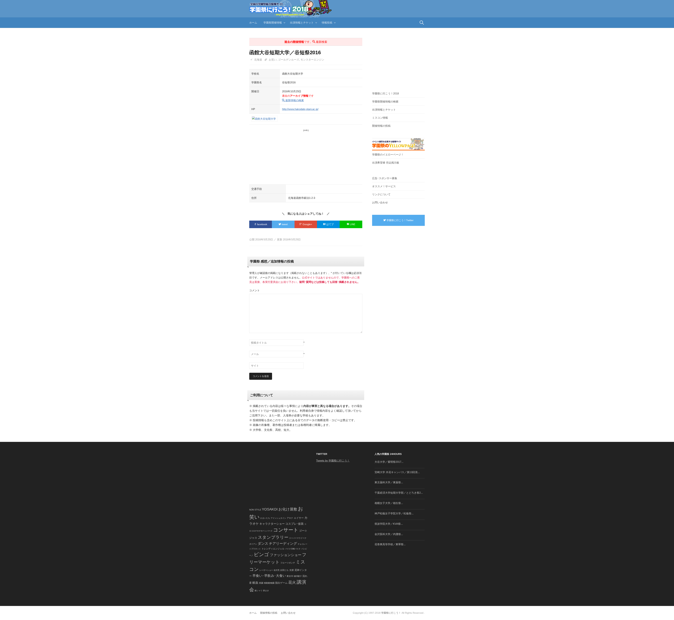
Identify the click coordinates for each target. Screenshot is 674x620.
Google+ (307, 224)
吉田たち (284, 570)
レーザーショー (266, 570)
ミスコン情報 (380, 117)
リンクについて (381, 194)
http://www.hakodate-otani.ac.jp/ (300, 109)
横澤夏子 (298, 576)
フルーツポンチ (287, 563)
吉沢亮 (276, 570)
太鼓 (291, 570)
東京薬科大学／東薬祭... (389, 482)
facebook (261, 224)
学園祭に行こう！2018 (385, 93)
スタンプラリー (273, 537)
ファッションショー (285, 555)
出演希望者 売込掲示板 (385, 162)
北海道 (258, 59)
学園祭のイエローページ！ (388, 154)
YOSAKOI (270, 509)
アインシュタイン (278, 518)
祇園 (261, 583)
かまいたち (265, 518)
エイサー (299, 517)
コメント (254, 290)
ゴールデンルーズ (288, 59)
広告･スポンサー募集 (384, 178)
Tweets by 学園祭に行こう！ (333, 460)
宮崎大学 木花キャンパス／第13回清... (397, 472)
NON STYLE (255, 510)
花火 (292, 582)
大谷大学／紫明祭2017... (389, 461)
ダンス (263, 543)
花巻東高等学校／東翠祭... (390, 544)
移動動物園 (269, 583)
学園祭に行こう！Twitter (400, 220)
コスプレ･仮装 (294, 523)
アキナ (290, 518)
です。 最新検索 (305, 41)
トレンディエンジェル (273, 548)
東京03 (290, 576)
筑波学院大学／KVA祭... (389, 523)
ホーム (253, 22)
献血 (255, 582)
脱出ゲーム (281, 582)
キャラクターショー (272, 523)
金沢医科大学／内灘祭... (389, 534)
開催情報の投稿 (381, 125)
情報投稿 (327, 22)
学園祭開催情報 (272, 22)
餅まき (266, 590)
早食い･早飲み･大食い (269, 576)
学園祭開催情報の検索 (385, 101)
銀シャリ (258, 590)
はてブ (330, 224)
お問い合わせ (380, 202)
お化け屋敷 (287, 509)
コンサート (285, 530)
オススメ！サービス (384, 186)
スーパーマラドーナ (297, 538)
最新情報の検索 (294, 100)
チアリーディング (283, 543)
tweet (284, 224)
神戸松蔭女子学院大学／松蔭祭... (394, 513)
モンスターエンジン (312, 59)
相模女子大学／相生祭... (389, 503)
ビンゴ (261, 554)
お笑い (273, 59)
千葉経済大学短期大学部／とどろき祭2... (399, 492)
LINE (352, 224)
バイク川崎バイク (292, 549)
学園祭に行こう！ (391, 612)
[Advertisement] (305, 156)
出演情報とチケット (302, 22)
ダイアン (253, 544)
